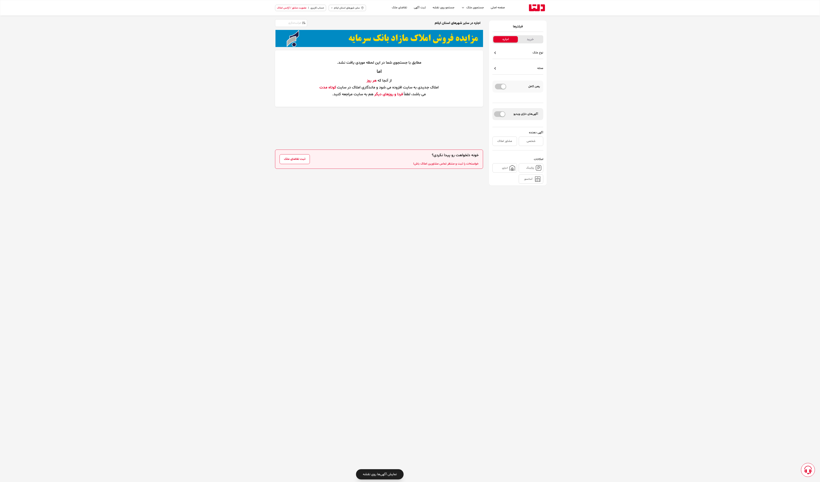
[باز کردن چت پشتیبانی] (808, 470)
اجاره (505, 39)
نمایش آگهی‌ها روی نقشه (380, 474)
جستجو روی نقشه (443, 8)
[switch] (500, 86)
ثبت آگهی (420, 8)
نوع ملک (538, 53)
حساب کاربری (317, 8)
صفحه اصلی (498, 8)
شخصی (531, 141)
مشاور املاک (504, 141)
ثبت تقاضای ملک (294, 159)
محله (540, 68)
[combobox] (290, 22)
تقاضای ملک (399, 8)
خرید (530, 39)
